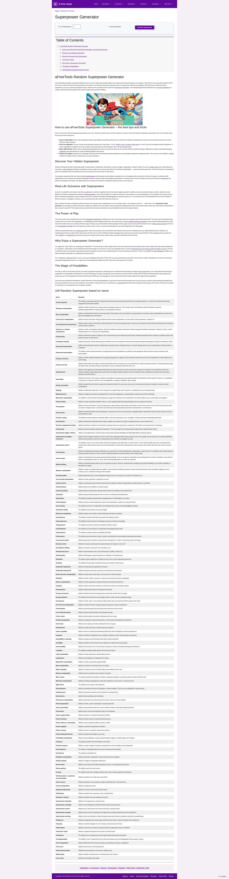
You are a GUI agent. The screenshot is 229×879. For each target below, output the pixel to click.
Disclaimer (153, 876)
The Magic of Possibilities (70, 66)
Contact (132, 876)
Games (103, 868)
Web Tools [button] (168, 4)
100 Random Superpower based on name (75, 70)
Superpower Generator (122, 87)
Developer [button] (155, 4)
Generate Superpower (144, 27)
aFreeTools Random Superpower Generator (74, 46)
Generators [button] (131, 4)
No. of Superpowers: (65, 26)
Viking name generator (159, 224)
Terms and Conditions (142, 876)
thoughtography (90, 176)
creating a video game (132, 144)
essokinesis (164, 178)
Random (121, 868)
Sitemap (171, 876)
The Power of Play (68, 59)
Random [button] (143, 4)
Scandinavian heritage (65, 226)
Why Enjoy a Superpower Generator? (74, 63)
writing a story (120, 144)
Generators (112, 868)
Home (96, 4)
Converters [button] (118, 4)
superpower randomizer (93, 219)
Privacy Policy (163, 876)
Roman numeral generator (137, 221)
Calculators (84, 868)
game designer (68, 169)
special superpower (163, 87)
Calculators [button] (105, 4)
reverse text (80, 230)
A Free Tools (65, 4)
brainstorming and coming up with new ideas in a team (149, 249)
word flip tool (71, 235)
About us (125, 876)
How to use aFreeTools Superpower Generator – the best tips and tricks (84, 49)
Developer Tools (143, 868)
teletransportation (90, 194)
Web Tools (131, 868)
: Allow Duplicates (115, 26)
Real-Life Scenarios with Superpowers (74, 56)
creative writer (154, 167)
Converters (94, 868)
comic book (141, 271)
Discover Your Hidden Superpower (73, 53)
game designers (159, 251)
